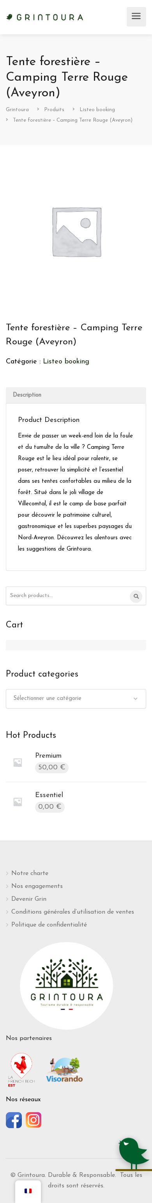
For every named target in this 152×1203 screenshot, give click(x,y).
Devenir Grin (28, 899)
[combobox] (76, 699)
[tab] (76, 395)
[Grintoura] (45, 16)
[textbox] (76, 698)
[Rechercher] (136, 596)
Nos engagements (37, 886)
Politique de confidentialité (49, 925)
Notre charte (29, 873)
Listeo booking (66, 361)
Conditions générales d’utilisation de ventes (72, 912)
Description (27, 395)
